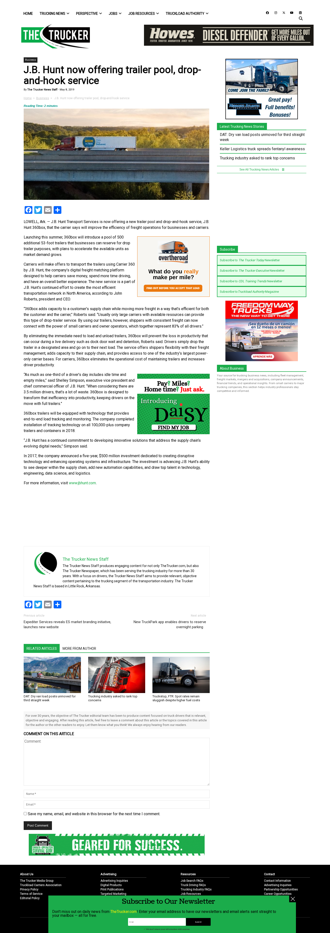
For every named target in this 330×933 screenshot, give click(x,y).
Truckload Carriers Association (41, 885)
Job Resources (141, 13)
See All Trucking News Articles (259, 169)
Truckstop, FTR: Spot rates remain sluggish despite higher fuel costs (176, 698)
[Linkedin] (298, 12)
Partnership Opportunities (281, 889)
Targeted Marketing (113, 894)
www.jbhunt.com (82, 483)
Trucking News (52, 13)
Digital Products (111, 885)
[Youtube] (290, 12)
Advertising (108, 874)
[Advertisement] (173, 512)
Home (28, 13)
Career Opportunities (278, 894)
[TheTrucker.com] (53, 36)
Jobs (113, 13)
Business (30, 60)
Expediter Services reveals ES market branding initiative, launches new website (67, 624)
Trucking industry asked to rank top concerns (257, 158)
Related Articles (42, 648)
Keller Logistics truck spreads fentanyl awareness (262, 149)
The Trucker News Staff (42, 89)
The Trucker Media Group (36, 880)
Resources (188, 874)
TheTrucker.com (123, 911)
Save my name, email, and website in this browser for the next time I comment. (94, 814)
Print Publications (112, 889)
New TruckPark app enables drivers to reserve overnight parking (170, 624)
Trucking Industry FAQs (196, 889)
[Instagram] (274, 12)
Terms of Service (31, 894)
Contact (269, 874)
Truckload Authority (185, 13)
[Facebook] (266, 12)
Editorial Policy (30, 898)
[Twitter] (282, 12)
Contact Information (277, 880)
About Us (26, 874)
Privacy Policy (29, 889)
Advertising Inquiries (114, 880)
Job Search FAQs (192, 880)
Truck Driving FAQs (193, 885)
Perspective (87, 13)
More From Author (79, 648)
